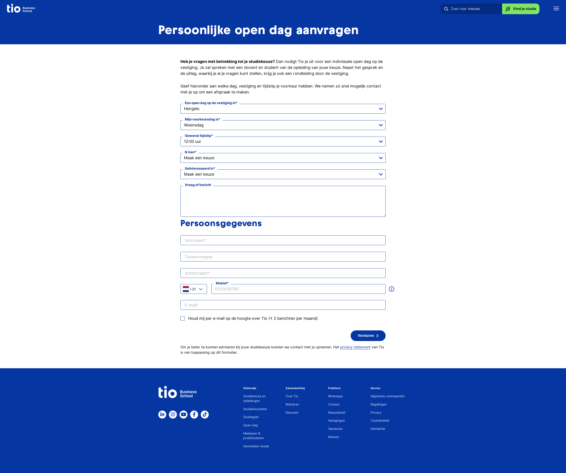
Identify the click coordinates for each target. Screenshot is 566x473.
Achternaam (196, 273)
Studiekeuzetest (255, 409)
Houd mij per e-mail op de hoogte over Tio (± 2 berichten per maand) (253, 318)
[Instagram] (173, 415)
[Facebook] (194, 415)
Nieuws (333, 437)
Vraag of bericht (198, 185)
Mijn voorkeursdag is (201, 119)
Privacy (376, 412)
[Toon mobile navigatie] (556, 9)
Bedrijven (292, 404)
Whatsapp (335, 396)
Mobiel (221, 283)
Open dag (250, 425)
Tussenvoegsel (198, 256)
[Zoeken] (446, 9)
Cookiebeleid (380, 420)
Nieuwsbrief (336, 412)
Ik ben (190, 152)
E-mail (191, 305)
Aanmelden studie (256, 446)
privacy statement (355, 347)
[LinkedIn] (162, 415)
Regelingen (379, 404)
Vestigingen (336, 420)
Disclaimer (378, 428)
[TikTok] (205, 415)
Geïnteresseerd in (199, 168)
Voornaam (194, 240)
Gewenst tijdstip (198, 136)
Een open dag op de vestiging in (210, 103)
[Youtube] (183, 415)
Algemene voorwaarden (388, 396)
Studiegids (251, 417)
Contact (334, 404)
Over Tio (292, 396)
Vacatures (335, 428)
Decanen (292, 412)
